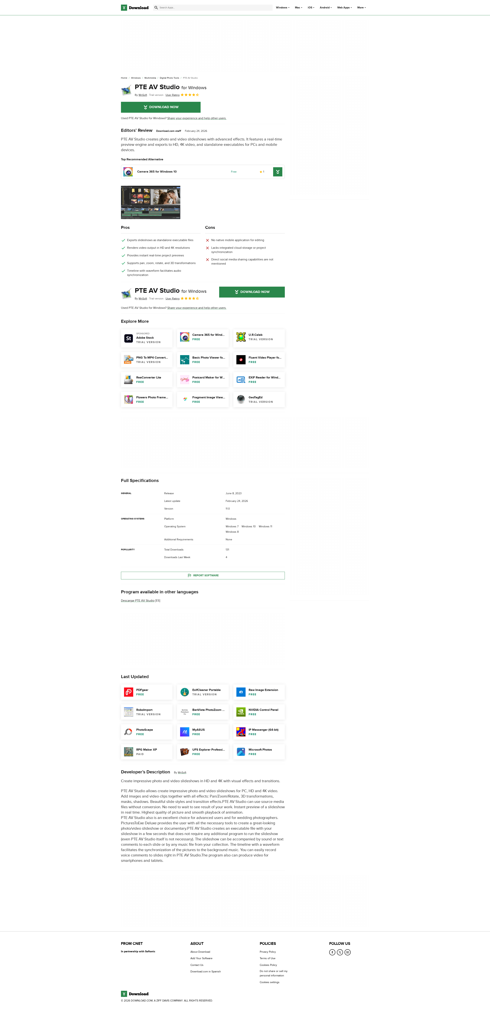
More (360, 7)
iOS (310, 7)
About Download (200, 951)
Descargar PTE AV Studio (137, 601)
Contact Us (196, 965)
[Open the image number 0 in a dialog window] (150, 202)
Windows (281, 7)
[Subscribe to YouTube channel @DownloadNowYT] (348, 952)
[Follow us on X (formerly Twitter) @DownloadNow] (340, 952)
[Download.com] (135, 8)
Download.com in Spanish (205, 971)
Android (325, 7)
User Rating (173, 95)
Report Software (206, 575)
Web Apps (343, 7)
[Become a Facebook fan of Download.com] (332, 952)
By (141, 95)
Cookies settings (269, 982)
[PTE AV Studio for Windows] (126, 90)
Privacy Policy (268, 951)
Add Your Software (201, 958)
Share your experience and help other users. (196, 118)
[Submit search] (156, 8)
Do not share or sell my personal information (273, 973)
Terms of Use (267, 958)
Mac (297, 7)
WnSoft (182, 772)
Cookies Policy (268, 965)
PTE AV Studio (171, 87)
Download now (164, 107)
